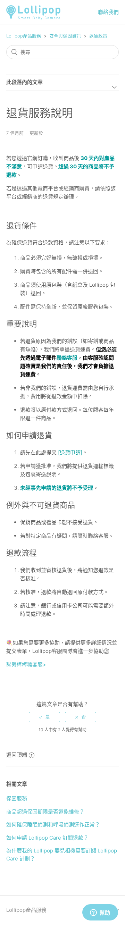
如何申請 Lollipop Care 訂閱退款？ (47, 837)
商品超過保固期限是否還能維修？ (45, 811)
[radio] (44, 717)
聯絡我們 (108, 12)
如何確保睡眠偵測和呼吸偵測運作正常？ (53, 824)
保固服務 (16, 798)
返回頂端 (16, 754)
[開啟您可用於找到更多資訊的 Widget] (100, 913)
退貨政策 (98, 36)
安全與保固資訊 (65, 36)
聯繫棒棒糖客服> (26, 664)
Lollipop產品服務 (23, 36)
